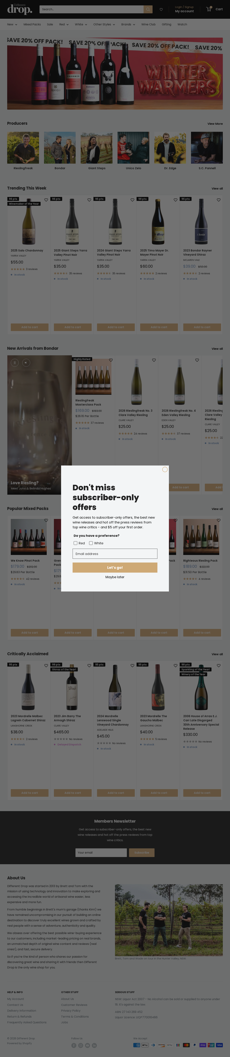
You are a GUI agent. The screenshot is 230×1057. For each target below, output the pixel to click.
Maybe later (115, 576)
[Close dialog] (164, 469)
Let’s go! (115, 567)
